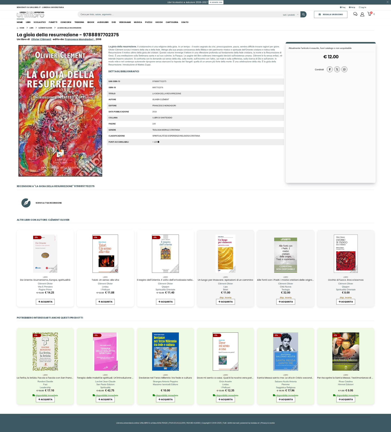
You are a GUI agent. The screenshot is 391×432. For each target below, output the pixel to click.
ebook (90, 22)
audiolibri (102, 22)
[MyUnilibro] (362, 14)
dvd (114, 22)
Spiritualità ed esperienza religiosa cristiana (176, 136)
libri (28, 22)
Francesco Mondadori (164, 105)
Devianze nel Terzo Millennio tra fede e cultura (165, 377)
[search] (303, 14)
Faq (343, 7)
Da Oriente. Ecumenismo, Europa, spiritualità (45, 279)
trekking (79, 22)
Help (353, 7)
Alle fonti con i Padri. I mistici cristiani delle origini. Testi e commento (296, 279)
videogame (125, 22)
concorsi (65, 22)
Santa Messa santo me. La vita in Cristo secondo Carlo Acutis (292, 377)
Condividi (319, 69)
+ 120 (155, 142)
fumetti (53, 22)
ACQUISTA (46, 301)
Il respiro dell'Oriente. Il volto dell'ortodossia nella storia (168, 279)
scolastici (40, 22)
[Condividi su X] (337, 69)
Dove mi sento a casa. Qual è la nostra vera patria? (226, 377)
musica (138, 22)
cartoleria (172, 22)
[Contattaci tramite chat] (355, 14)
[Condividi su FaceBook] (330, 69)
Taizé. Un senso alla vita (105, 279)
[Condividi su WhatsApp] (344, 69)
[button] (371, 14)
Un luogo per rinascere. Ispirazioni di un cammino (225, 279)
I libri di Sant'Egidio (162, 117)
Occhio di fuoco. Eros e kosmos (346, 279)
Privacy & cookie (268, 423)
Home (20, 22)
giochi (159, 22)
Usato (184, 22)
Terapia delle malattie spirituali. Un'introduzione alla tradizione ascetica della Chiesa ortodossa (131, 377)
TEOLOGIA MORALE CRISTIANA (166, 130)
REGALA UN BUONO (332, 14)
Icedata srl (255, 423)
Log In (363, 7)
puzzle (148, 22)
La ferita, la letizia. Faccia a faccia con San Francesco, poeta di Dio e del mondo (62, 377)
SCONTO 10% (216, 2)
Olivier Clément (41, 39)
